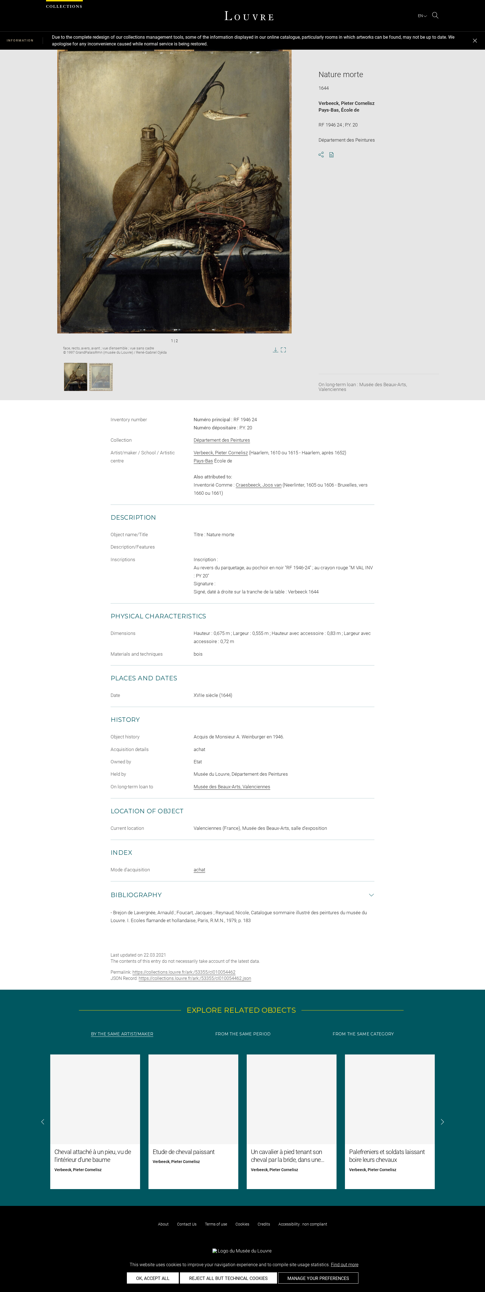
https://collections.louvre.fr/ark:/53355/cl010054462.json (195, 978)
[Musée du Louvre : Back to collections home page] (249, 15)
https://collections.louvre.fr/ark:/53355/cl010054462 (183, 972)
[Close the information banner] (475, 40)
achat (199, 869)
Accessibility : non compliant (302, 1224)
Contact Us (186, 1224)
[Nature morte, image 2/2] (101, 377)
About (163, 1224)
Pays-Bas (329, 110)
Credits (264, 1224)
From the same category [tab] (363, 1034)
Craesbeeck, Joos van (259, 485)
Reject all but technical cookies (228, 1278)
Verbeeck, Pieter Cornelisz (347, 103)
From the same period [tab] (243, 1034)
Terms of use (216, 1224)
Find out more (344, 1264)
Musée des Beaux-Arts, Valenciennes (232, 786)
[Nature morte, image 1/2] (75, 377)
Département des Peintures (222, 440)
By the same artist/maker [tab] (122, 1034)
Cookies (242, 1224)
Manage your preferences (318, 1278)
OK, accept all (153, 1278)
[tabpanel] (242, 1122)
